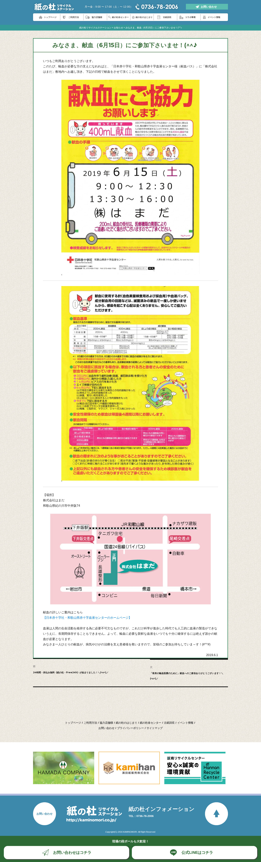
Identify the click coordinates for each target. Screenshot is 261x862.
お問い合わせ (209, 6)
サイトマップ (155, 728)
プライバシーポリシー (130, 728)
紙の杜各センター (120, 17)
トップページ (50, 17)
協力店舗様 (97, 17)
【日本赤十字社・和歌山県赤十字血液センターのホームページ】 (87, 617)
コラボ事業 (190, 17)
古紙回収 (167, 17)
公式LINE (197, 852)
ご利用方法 (73, 17)
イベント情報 (214, 17)
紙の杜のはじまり (144, 17)
